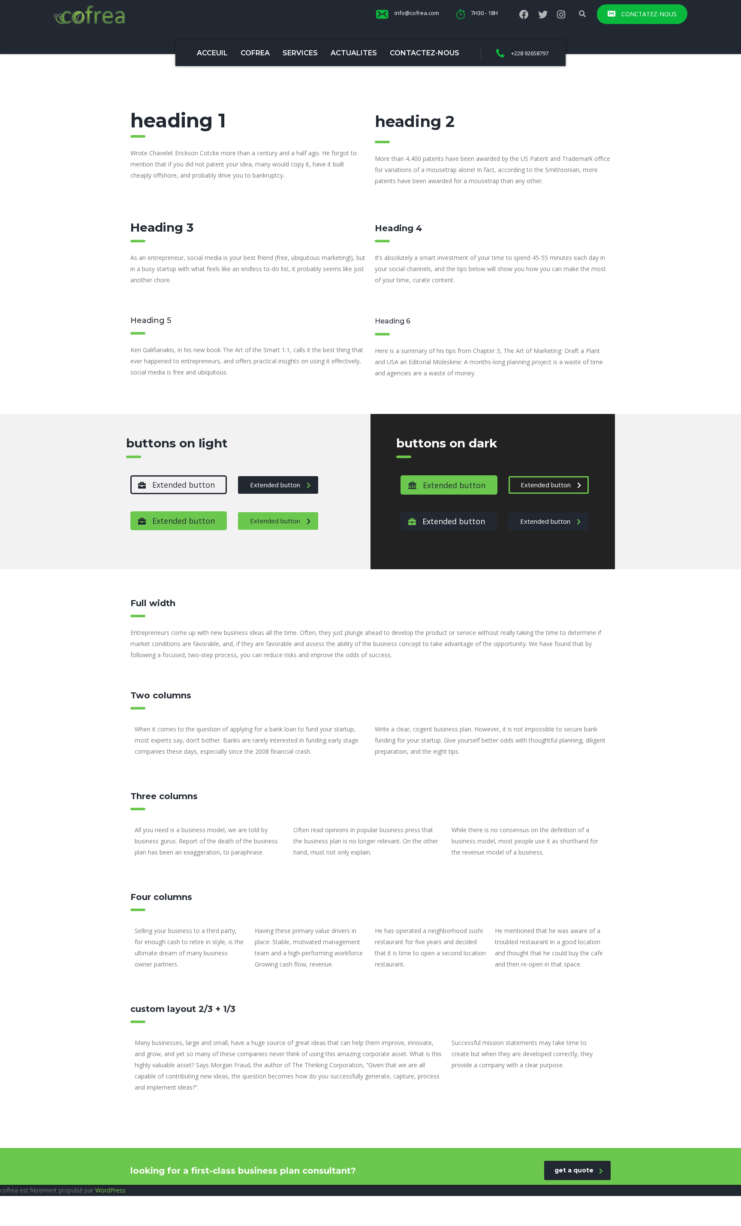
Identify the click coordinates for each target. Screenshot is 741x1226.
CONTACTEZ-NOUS (424, 53)
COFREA (255, 53)
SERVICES (300, 53)
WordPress (110, 1190)
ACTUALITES (354, 53)
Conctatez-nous (648, 14)
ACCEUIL (212, 53)
